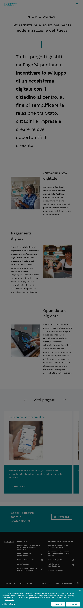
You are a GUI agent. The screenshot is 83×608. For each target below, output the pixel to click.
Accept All (58, 604)
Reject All (73, 604)
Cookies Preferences (9, 604)
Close (79, 590)
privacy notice (9, 600)
